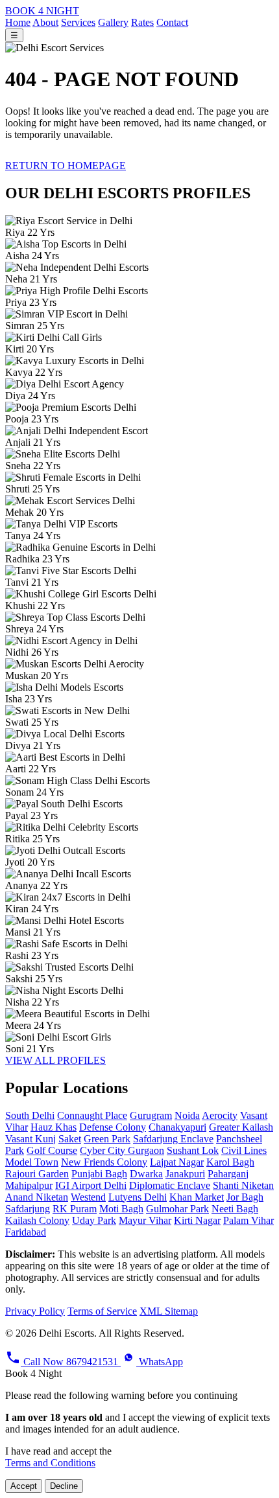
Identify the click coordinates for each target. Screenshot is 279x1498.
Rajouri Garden (37, 1173)
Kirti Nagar (197, 1220)
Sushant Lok (193, 1150)
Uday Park (94, 1220)
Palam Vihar (248, 1220)
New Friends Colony (104, 1162)
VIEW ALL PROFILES (55, 1060)
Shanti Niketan (243, 1185)
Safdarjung (27, 1208)
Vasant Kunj (30, 1138)
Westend (88, 1197)
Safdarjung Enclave (173, 1138)
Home (17, 22)
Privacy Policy (35, 1311)
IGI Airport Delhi (91, 1185)
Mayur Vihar (145, 1220)
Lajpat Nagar (177, 1162)
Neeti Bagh (235, 1208)
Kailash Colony (37, 1220)
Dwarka (146, 1173)
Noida (187, 1115)
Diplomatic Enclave (169, 1185)
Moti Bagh (121, 1208)
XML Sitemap (169, 1311)
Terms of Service (102, 1311)
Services (78, 22)
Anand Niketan (36, 1197)
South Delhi (30, 1115)
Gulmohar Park (177, 1208)
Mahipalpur (29, 1185)
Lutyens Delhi (137, 1197)
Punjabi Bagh (99, 1173)
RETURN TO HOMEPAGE (65, 165)
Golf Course (52, 1150)
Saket (69, 1138)
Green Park (107, 1138)
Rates (142, 22)
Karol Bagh (230, 1162)
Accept (23, 1486)
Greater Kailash (241, 1127)
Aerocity (219, 1115)
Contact (172, 22)
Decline (64, 1486)
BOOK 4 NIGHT (42, 10)
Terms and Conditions (50, 1462)
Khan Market (196, 1197)
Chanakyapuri (177, 1127)
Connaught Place (92, 1115)
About (45, 22)
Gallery (113, 22)
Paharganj (228, 1173)
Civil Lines (244, 1150)
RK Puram (75, 1208)
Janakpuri (185, 1173)
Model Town (31, 1162)
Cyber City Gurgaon (122, 1150)
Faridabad (25, 1232)
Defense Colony (112, 1127)
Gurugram (151, 1115)
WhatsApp (159, 1361)
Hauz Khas (53, 1127)
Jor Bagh (244, 1197)
